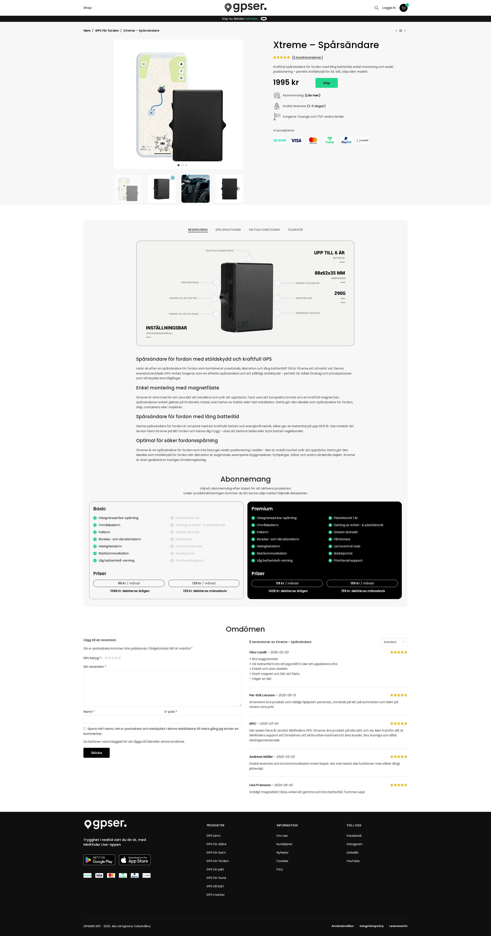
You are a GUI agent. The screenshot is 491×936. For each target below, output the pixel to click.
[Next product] (405, 30)
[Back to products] (400, 30)
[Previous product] (396, 30)
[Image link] (105, 824)
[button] (118, 189)
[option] (179, 165)
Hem (87, 30)
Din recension (94, 666)
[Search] (377, 8)
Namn (89, 711)
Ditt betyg (92, 658)
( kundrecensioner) (307, 57)
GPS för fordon (107, 30)
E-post (171, 711)
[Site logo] (245, 7)
